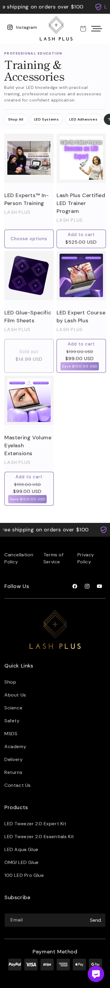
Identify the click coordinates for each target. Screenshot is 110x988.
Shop (10, 682)
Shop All (15, 119)
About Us (15, 695)
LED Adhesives (83, 119)
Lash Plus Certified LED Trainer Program (81, 203)
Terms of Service (53, 558)
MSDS (10, 734)
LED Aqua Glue (21, 849)
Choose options (29, 239)
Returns (13, 772)
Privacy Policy (85, 558)
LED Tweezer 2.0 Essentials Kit (39, 836)
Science (13, 708)
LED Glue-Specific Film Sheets (27, 316)
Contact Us (17, 785)
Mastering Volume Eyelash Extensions (28, 445)
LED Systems (46, 119)
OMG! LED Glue (21, 862)
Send (95, 920)
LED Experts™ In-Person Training (26, 199)
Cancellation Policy (18, 558)
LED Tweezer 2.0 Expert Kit (35, 824)
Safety (12, 721)
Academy (15, 746)
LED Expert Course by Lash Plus (81, 316)
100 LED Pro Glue (24, 875)
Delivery (13, 759)
